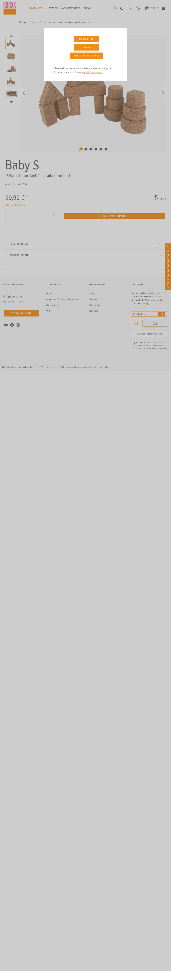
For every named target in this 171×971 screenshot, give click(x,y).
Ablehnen (86, 47)
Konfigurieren (86, 39)
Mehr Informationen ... (92, 72)
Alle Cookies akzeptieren (86, 55)
